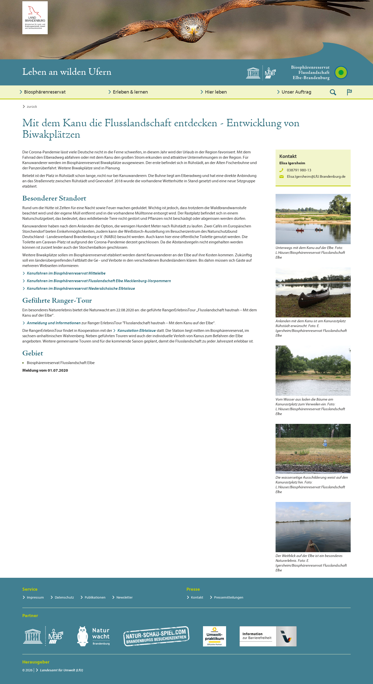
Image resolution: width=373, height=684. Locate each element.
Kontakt (197, 597)
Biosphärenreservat (45, 92)
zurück (32, 106)
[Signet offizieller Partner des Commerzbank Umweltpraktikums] (214, 636)
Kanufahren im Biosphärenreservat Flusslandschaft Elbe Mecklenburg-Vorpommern (99, 281)
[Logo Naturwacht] (93, 636)
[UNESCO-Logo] (43, 636)
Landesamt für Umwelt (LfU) (61, 670)
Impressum (35, 597)
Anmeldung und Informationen (54, 323)
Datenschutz (64, 597)
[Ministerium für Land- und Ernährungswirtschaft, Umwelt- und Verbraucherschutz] (35, 17)
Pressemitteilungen (228, 597)
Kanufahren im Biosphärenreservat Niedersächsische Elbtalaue (81, 288)
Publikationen (95, 597)
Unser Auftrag (296, 92)
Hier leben (216, 92)
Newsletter (124, 597)
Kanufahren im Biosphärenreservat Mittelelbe (66, 273)
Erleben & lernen (130, 92)
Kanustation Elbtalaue (136, 330)
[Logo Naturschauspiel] (156, 636)
